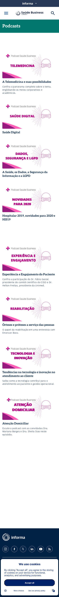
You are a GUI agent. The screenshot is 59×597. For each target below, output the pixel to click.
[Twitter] (23, 549)
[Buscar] (53, 13)
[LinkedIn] (32, 549)
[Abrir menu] (6, 13)
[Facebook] (14, 549)
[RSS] (49, 549)
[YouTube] (41, 549)
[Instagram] (5, 549)
